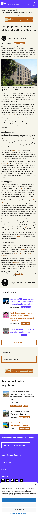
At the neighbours (19, 43)
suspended (4, 163)
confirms (31, 141)
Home (3, 10)
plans (27, 227)
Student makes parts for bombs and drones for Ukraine (22, 424)
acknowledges (16, 150)
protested (22, 249)
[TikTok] (12, 480)
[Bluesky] (21, 480)
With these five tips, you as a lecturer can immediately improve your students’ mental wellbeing (22, 317)
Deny (19, 505)
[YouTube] (16, 480)
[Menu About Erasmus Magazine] (35, 455)
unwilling (16, 262)
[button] (35, 485)
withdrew (17, 236)
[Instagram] (3, 480)
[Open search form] (28, 4)
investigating (19, 274)
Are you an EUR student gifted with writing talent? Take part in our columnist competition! (21, 301)
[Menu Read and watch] (35, 462)
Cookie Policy (13, 513)
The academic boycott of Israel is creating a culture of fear (22, 330)
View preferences (19, 510)
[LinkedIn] (7, 480)
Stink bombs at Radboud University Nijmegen (19, 412)
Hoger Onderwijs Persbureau (17, 38)
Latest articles (11, 10)
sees (21, 188)
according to (12, 114)
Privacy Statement (22, 513)
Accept (19, 500)
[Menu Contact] (35, 469)
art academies (18, 253)
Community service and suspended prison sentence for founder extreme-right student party (22, 395)
